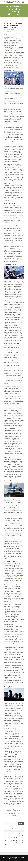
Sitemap (17, 859)
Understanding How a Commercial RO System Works (12, 809)
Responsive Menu (23, 2)
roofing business (10, 703)
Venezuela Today (12, 2)
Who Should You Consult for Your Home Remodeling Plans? (13, 814)
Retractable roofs (8, 205)
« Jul (5, 847)
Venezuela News (10, 29)
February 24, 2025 (10, 31)
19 (11, 840)
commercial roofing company (11, 60)
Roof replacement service (10, 345)
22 (19, 840)
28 (16, 842)
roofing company (15, 148)
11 (8, 838)
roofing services (11, 563)
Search (20, 823)
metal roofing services (16, 577)
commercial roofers (17, 55)
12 (11, 838)
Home (6, 20)
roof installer (16, 518)
